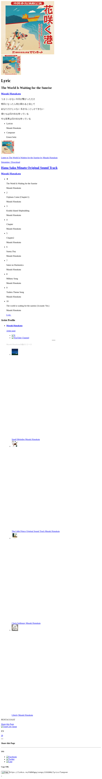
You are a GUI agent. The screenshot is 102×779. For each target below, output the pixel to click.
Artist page (11, 331)
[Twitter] (13, 335)
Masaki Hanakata (11, 93)
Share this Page (7, 724)
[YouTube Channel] (20, 338)
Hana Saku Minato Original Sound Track (29, 167)
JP (2, 736)
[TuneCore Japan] (9, 726)
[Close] (2, 738)
